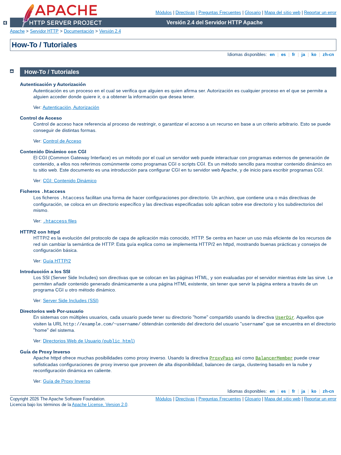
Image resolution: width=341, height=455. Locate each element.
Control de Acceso (62, 141)
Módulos (164, 12)
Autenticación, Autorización (71, 107)
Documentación (79, 31)
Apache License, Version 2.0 (99, 404)
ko (314, 54)
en (272, 54)
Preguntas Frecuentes (219, 12)
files (60, 221)
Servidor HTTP (44, 31)
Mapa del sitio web (282, 12)
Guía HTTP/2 (57, 260)
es (283, 54)
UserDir (284, 317)
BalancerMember (274, 358)
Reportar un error (320, 12)
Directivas (185, 12)
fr (293, 54)
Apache (17, 31)
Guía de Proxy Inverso (66, 381)
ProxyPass (221, 358)
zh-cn (328, 54)
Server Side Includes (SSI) (71, 300)
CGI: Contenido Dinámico (70, 180)
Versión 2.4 (110, 31)
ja (303, 54)
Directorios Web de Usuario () (89, 340)
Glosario (253, 12)
